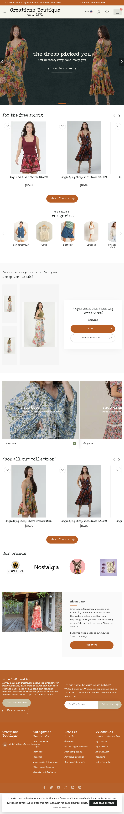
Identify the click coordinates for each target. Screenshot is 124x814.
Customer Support (74, 762)
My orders (101, 742)
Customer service (17, 703)
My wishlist (102, 752)
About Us (69, 736)
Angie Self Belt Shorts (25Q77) (29, 177)
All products (102, 762)
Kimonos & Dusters (43, 767)
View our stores (16, 710)
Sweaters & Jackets (44, 772)
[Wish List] (107, 12)
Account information (107, 736)
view (91, 328)
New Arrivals (41, 736)
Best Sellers (40, 742)
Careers (68, 742)
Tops (36, 747)
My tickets (101, 747)
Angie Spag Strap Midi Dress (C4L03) (84, 177)
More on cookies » (62, 808)
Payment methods (74, 757)
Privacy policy (73, 752)
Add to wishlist (91, 338)
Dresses (37, 757)
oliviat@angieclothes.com (24, 744)
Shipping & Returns (76, 747)
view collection (60, 198)
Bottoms (37, 752)
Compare (100, 757)
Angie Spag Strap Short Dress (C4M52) (28, 521)
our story (91, 645)
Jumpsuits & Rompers (45, 762)
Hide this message (103, 803)
